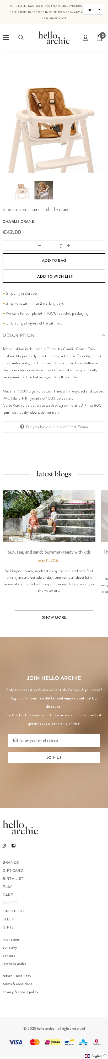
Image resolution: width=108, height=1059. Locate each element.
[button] (96, 1056)
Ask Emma (79, 427)
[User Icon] (85, 38)
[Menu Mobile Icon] (6, 38)
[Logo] (54, 37)
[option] (54, 122)
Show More (54, 617)
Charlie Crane (18, 221)
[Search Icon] (21, 37)
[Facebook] (13, 845)
